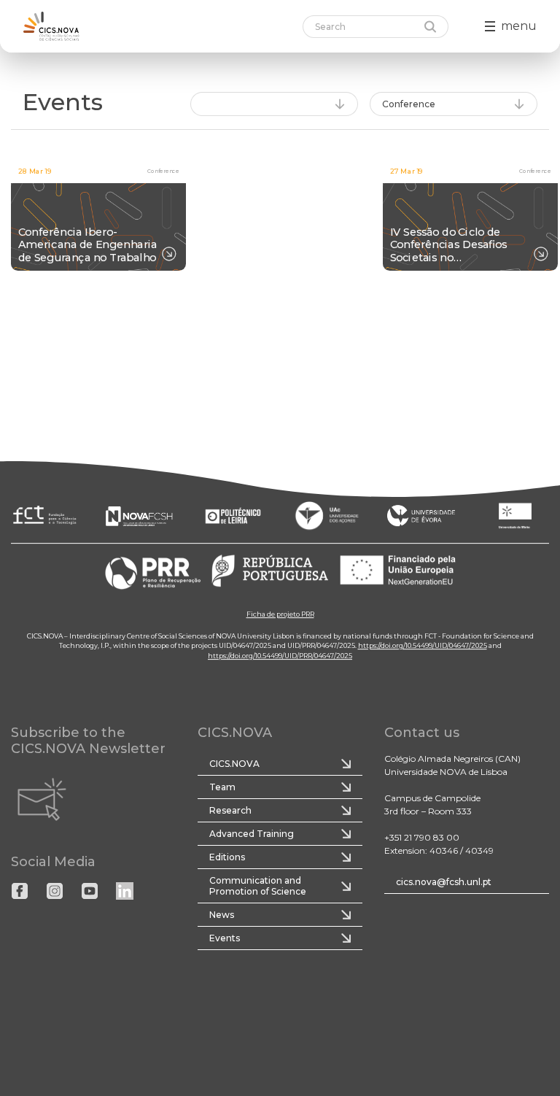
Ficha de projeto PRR (280, 614)
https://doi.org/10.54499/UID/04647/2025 (422, 645)
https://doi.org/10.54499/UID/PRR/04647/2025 (280, 656)
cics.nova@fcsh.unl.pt (443, 881)
